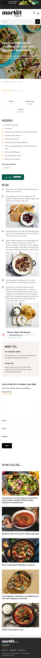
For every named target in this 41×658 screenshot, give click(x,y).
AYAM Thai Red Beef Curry (13, 630)
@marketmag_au (16, 335)
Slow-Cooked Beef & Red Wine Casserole (18, 565)
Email (4, 428)
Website (5, 436)
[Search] (37, 21)
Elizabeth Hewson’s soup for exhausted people (20, 534)
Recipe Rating (7, 392)
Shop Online (8, 177)
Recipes (20, 37)
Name (4, 420)
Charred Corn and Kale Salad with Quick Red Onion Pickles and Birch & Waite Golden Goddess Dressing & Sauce (19, 500)
